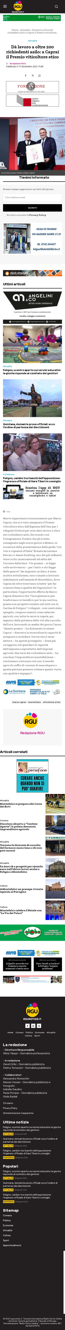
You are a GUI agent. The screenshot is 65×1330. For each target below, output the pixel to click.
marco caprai (19, 702)
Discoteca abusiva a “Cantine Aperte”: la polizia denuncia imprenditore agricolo (18, 826)
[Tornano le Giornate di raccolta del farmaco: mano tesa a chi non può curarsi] (55, 846)
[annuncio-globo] (32, 933)
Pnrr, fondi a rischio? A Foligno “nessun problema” (48, 966)
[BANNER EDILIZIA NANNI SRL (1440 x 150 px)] (32, 273)
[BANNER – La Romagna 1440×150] (32, 682)
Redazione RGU (18, 63)
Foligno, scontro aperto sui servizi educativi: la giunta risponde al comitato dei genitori (32, 371)
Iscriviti (32, 208)
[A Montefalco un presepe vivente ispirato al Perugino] (55, 889)
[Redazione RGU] (32, 720)
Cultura (3, 886)
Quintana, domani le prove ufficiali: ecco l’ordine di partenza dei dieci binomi (29, 426)
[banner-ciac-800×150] (32, 101)
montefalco (34, 702)
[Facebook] (26, 76)
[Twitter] (32, 76)
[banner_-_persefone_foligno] (32, 775)
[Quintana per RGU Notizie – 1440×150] (32, 692)
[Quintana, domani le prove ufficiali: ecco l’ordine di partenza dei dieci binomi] (32, 398)
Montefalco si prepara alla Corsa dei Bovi (21, 805)
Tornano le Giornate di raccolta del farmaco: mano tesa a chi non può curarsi (21, 847)
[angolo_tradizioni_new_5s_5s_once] (32, 308)
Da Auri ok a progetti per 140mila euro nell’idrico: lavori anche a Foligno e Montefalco (21, 869)
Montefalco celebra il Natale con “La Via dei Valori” (21, 912)
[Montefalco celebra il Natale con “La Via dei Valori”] (55, 910)
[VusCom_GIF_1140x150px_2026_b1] (32, 19)
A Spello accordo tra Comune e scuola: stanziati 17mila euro (17, 966)
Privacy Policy (37, 215)
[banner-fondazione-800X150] (32, 87)
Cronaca (4, 820)
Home (15, 30)
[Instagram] (32, 740)
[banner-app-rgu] (32, 491)
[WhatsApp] (39, 76)
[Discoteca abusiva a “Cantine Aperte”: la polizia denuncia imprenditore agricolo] (55, 825)
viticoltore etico (51, 702)
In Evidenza (8, 474)
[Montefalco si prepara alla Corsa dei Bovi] (55, 803)
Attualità (25, 30)
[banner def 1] (32, 982)
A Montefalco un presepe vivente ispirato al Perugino (21, 890)
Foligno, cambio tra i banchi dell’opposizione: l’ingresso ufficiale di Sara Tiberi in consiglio (32, 479)
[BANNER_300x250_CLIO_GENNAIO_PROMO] (32, 241)
